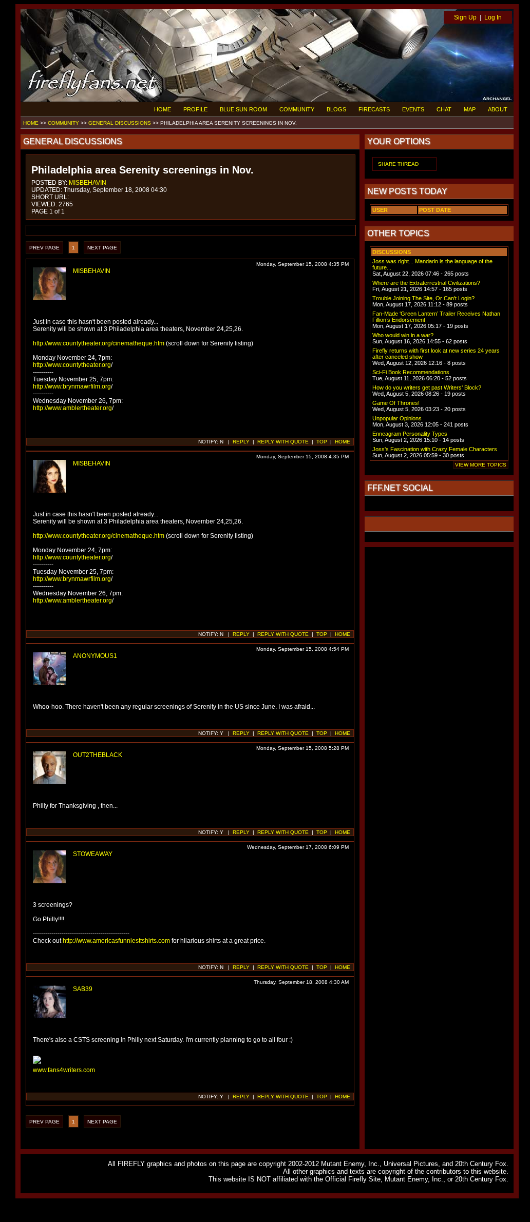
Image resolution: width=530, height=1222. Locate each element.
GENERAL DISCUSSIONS (119, 123)
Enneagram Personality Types (409, 434)
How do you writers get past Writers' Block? (426, 387)
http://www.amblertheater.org (72, 408)
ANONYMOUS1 (95, 656)
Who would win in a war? (402, 335)
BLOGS (336, 109)
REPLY (241, 441)
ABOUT (497, 109)
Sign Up (465, 17)
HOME (162, 109)
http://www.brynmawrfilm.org (72, 386)
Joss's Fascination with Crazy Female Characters (434, 449)
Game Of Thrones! (396, 403)
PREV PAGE (44, 247)
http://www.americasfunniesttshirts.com (116, 940)
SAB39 (82, 989)
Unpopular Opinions (397, 418)
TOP (321, 441)
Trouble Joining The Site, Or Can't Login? (423, 298)
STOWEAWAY (92, 854)
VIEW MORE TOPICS (480, 465)
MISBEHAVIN (87, 182)
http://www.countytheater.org (72, 364)
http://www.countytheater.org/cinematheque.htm (98, 343)
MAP (470, 109)
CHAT (444, 109)
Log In (493, 17)
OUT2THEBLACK (97, 755)
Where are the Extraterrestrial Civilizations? (426, 283)
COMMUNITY (296, 109)
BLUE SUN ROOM (243, 109)
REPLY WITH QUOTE (283, 441)
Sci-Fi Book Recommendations (410, 372)
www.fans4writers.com (64, 1070)
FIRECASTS (374, 109)
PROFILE (195, 109)
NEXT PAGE (102, 247)
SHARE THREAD (398, 164)
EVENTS (413, 109)
